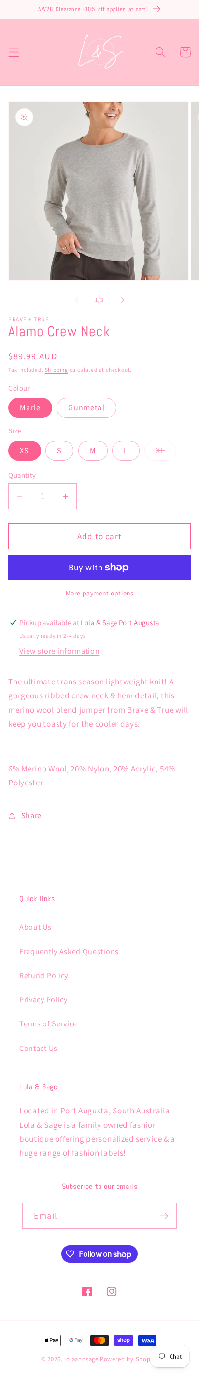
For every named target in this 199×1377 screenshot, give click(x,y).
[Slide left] (76, 299)
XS (24, 450)
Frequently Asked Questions (69, 952)
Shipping (56, 369)
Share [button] (31, 815)
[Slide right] (122, 299)
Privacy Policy (43, 1000)
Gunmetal (86, 408)
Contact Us (38, 1048)
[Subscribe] (164, 1216)
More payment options (100, 593)
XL (166, 452)
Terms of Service (48, 1024)
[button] (13, 52)
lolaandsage (81, 1359)
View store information (59, 651)
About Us (35, 927)
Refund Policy (43, 976)
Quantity (22, 475)
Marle (30, 408)
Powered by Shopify (129, 1359)
